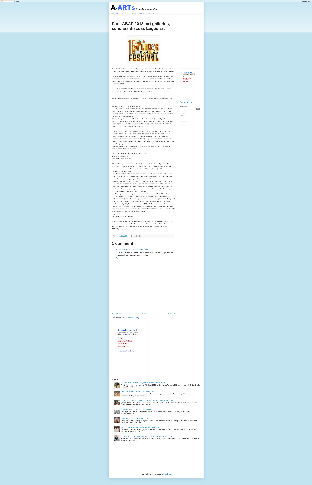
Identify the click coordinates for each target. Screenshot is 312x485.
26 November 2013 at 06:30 (140, 250)
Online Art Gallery (123, 250)
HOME (112, 13)
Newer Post (116, 314)
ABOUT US (155, 13)
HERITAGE (141, 13)
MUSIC (148, 13)
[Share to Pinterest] (141, 236)
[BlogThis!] (136, 236)
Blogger (169, 474)
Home (144, 314)
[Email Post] (131, 236)
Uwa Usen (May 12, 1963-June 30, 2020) (136, 418)
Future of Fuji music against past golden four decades (140, 427)
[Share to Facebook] (139, 236)
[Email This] (135, 236)
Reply (118, 258)
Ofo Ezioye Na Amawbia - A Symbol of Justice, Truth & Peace (143, 383)
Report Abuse (186, 102)
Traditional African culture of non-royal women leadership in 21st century (147, 400)
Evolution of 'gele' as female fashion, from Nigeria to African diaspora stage (148, 436)
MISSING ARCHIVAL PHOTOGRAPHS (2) (136, 409)
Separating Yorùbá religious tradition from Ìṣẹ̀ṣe (138, 392)
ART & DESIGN (120, 13)
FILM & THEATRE (131, 13)
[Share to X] (138, 236)
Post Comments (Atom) (130, 318)
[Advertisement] (143, 298)
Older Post (171, 314)
